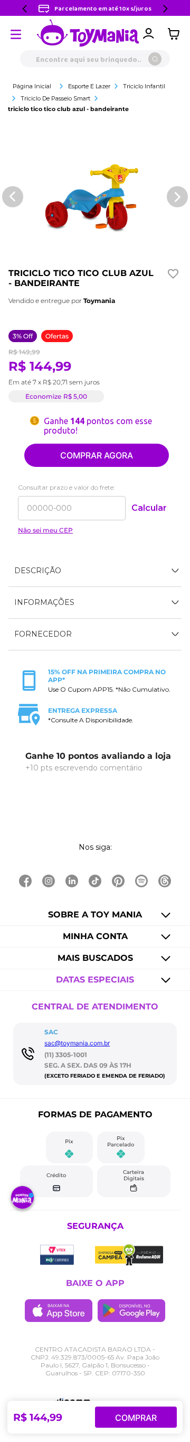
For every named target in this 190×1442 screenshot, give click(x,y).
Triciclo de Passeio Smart (55, 98)
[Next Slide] (165, 9)
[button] (95, 571)
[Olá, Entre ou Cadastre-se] (148, 33)
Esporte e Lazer (89, 86)
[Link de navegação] (88, 34)
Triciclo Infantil (144, 86)
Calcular (149, 508)
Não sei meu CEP (45, 530)
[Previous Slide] (25, 9)
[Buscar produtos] (155, 59)
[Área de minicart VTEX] (176, 33)
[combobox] (95, 58)
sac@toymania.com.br (77, 1043)
